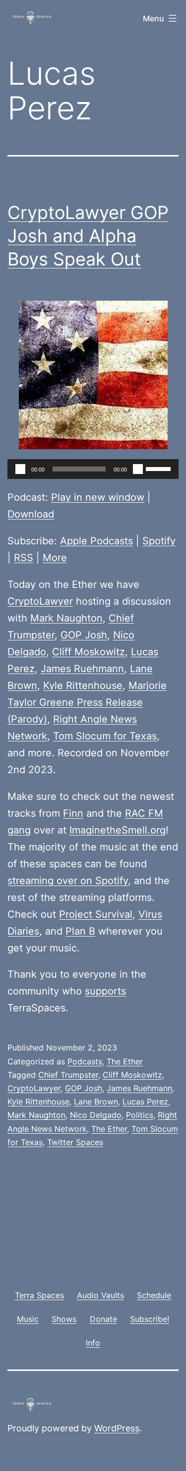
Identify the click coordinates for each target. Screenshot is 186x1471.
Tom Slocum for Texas (105, 736)
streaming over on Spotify (67, 881)
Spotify (159, 541)
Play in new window (97, 497)
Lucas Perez (145, 1101)
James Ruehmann (82, 669)
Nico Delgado (96, 1115)
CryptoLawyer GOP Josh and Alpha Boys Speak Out (88, 236)
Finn (73, 813)
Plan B (80, 931)
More (55, 558)
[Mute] (138, 469)
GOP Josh (84, 635)
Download (30, 514)
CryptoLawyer (40, 601)
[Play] (20, 469)
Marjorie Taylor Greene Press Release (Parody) (87, 702)
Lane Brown (96, 1101)
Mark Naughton (66, 618)
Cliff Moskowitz (88, 652)
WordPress (116, 1428)
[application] (93, 469)
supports (105, 991)
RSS (23, 558)
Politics (139, 1115)
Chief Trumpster (68, 1075)
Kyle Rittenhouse (83, 685)
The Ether (125, 1061)
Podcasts (84, 1061)
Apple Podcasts (96, 541)
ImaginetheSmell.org (117, 830)
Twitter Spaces (75, 1142)
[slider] (160, 468)
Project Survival (95, 914)
